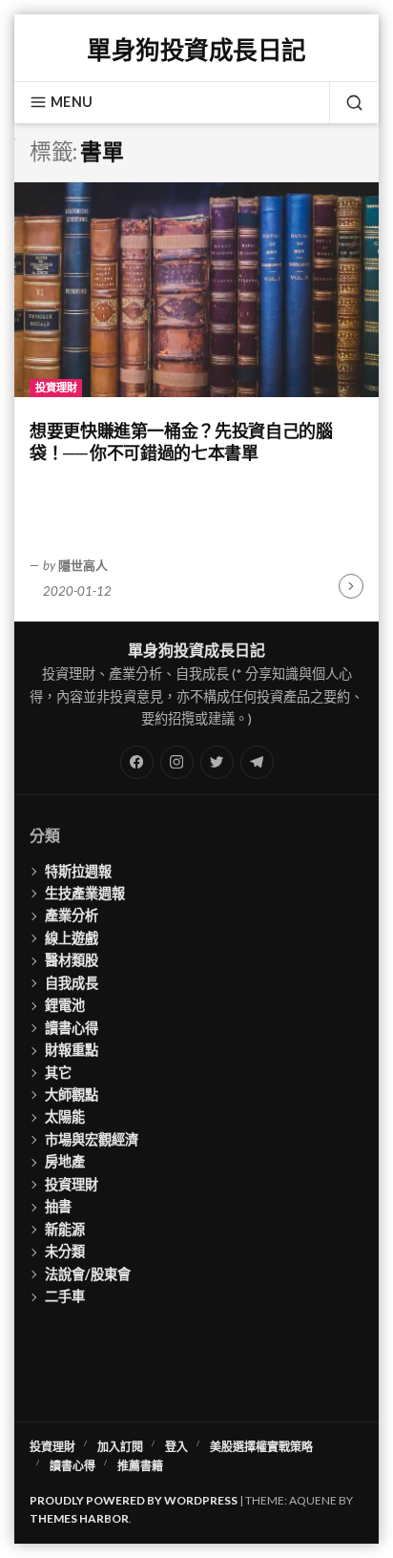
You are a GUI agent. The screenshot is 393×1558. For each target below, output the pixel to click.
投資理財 (56, 387)
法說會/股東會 (88, 1274)
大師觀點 (71, 1094)
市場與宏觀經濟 (91, 1139)
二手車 (65, 1296)
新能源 (65, 1229)
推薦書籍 (140, 1466)
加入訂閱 (120, 1447)
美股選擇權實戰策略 (261, 1447)
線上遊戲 (71, 938)
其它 (58, 1072)
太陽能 (65, 1116)
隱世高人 (83, 565)
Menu (72, 102)
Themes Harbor (79, 1518)
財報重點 (71, 1050)
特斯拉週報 (78, 871)
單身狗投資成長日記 (196, 49)
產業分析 (71, 915)
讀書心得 (71, 1028)
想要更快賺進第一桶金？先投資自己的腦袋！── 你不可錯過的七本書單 (181, 441)
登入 (176, 1447)
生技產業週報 (85, 893)
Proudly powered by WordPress (134, 1500)
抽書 (58, 1206)
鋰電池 (65, 1005)
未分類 (65, 1251)
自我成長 (71, 983)
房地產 (65, 1161)
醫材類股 (71, 960)
